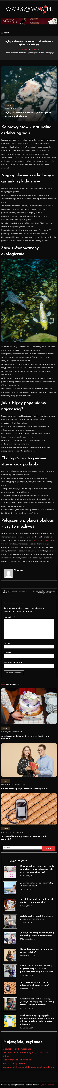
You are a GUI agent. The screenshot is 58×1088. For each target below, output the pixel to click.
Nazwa (7, 643)
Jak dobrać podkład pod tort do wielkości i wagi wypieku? (37, 901)
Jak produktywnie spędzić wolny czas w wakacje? (36, 884)
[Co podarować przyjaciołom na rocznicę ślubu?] (10, 955)
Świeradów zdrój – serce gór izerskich (15, 592)
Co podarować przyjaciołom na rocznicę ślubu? (24, 789)
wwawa (22, 108)
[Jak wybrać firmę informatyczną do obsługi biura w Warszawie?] (10, 938)
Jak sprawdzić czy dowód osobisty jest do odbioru (28, 1067)
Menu (7, 32)
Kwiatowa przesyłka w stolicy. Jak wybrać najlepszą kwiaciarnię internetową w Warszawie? (37, 1002)
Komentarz (9, 617)
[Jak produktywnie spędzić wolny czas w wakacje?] (10, 888)
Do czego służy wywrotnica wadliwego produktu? (44, 592)
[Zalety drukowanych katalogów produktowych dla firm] (10, 921)
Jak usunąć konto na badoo (17, 1059)
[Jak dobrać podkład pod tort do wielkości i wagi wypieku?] (10, 905)
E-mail (7, 652)
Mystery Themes (47, 1085)
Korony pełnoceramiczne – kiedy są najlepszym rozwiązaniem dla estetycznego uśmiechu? (37, 869)
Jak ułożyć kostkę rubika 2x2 (17, 1048)
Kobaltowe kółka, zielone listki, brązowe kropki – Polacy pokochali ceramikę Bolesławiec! (36, 969)
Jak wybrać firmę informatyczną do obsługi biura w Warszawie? (37, 934)
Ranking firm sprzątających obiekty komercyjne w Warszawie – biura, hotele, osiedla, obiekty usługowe (37, 1020)
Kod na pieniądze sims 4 (15, 1063)
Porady (9, 105)
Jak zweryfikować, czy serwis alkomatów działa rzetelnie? (34, 983)
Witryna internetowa (13, 662)
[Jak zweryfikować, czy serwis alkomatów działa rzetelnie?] (10, 988)
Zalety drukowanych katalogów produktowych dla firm (36, 917)
